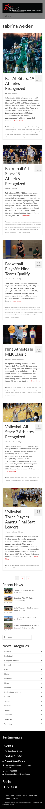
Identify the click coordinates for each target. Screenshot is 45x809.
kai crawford (14, 132)
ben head (15, 222)
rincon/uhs (18, 392)
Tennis (7, 710)
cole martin (34, 127)
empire (17, 565)
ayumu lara (9, 307)
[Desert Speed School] (22, 8)
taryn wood (31, 314)
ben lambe (21, 222)
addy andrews (10, 477)
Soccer (7, 697)
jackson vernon (19, 227)
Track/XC (8, 715)
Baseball (7, 651)
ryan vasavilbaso (33, 134)
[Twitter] (8, 787)
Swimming (8, 706)
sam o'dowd (17, 232)
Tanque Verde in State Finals (25, 618)
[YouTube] (16, 787)
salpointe (38, 392)
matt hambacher (24, 229)
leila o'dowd (8, 229)
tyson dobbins (26, 232)
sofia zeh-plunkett (10, 395)
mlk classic (11, 392)
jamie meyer (13, 312)
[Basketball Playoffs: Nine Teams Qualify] (22, 249)
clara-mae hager (9, 224)
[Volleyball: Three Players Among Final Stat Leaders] (22, 497)
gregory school (9, 390)
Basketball (16, 279)
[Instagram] (12, 787)
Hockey (7, 674)
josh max (20, 312)
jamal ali (37, 227)
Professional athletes (12, 692)
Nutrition (7, 688)
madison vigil (32, 132)
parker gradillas (14, 134)
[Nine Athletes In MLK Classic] (22, 334)
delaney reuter (32, 477)
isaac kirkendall (30, 129)
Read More (18, 120)
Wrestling (8, 724)
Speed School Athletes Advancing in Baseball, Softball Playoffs (28, 626)
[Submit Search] (4, 637)
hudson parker (21, 129)
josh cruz (7, 132)
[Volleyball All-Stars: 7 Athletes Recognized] (22, 412)
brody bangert (24, 307)
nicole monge (25, 480)
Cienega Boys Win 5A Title (24, 590)
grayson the (13, 129)
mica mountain (34, 565)
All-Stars (8, 127)
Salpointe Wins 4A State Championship (23, 599)
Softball (7, 701)
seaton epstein (18, 137)
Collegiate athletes (11, 661)
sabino (24, 392)
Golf (6, 670)
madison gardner (23, 132)
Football (7, 665)
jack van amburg (10, 227)
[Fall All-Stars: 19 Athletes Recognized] (22, 53)
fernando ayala (28, 224)
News (15, 93)
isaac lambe (37, 224)
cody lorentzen (19, 224)
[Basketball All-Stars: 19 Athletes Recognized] (22, 154)
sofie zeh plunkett (22, 314)
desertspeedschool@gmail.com (17, 774)
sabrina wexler (9, 137)
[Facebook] (4, 787)
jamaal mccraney (29, 227)
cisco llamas (37, 222)
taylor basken (27, 137)
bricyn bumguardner (24, 127)
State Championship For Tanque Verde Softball (26, 609)
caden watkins (29, 222)
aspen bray (15, 127)
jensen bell (39, 129)
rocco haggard (23, 134)
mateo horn (16, 229)
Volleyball (20, 442)
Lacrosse (8, 679)
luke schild (34, 312)
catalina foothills (26, 387)
